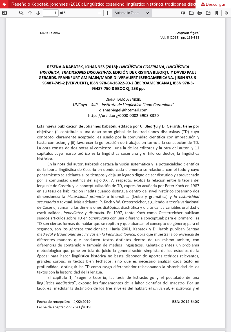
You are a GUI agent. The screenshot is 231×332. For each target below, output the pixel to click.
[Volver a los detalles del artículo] (4, 4)
